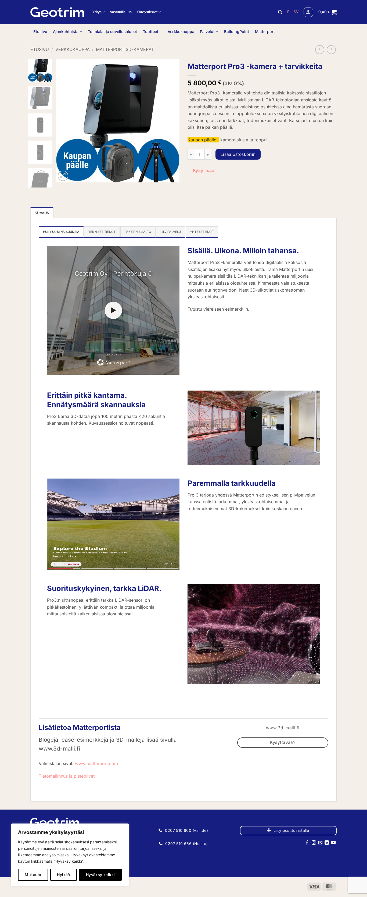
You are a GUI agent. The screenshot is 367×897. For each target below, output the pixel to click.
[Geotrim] (57, 12)
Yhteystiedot (146, 12)
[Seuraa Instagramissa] (313, 842)
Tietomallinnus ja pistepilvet (67, 776)
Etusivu (40, 31)
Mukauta (33, 874)
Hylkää (63, 874)
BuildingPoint (236, 31)
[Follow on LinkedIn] (327, 842)
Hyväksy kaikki (100, 874)
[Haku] (280, 12)
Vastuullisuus (121, 12)
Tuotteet (150, 31)
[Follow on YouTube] (333, 842)
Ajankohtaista (65, 31)
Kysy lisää (204, 170)
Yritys (97, 12)
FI (289, 12)
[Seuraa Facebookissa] (307, 842)
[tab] (61, 231)
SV (296, 12)
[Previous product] (331, 49)
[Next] (170, 120)
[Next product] (319, 49)
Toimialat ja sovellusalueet (112, 31)
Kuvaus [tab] (42, 213)
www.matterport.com (96, 763)
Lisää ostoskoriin (238, 154)
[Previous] (65, 120)
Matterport (265, 31)
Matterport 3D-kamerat (125, 49)
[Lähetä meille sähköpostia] (320, 842)
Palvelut (207, 31)
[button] (308, 12)
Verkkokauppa (181, 31)
